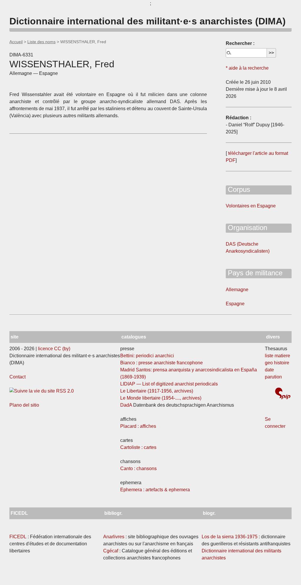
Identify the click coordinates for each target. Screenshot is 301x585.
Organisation (246, 228)
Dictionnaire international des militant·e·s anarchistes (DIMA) (147, 21)
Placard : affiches (138, 426)
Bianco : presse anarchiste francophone (161, 362)
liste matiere (277, 355)
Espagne (235, 303)
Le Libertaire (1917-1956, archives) (156, 390)
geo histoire (277, 362)
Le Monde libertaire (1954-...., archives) (160, 397)
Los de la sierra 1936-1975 (229, 536)
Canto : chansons (138, 468)
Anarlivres (113, 536)
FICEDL (17, 536)
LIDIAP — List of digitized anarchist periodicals (169, 383)
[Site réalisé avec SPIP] (283, 394)
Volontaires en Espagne (251, 205)
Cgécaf (110, 550)
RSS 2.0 (64, 390)
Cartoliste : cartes (138, 447)
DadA (126, 405)
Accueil (16, 41)
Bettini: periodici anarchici (147, 355)
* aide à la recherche (247, 68)
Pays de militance (254, 273)
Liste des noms (41, 41)
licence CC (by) (54, 348)
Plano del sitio (24, 405)
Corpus (238, 189)
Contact (17, 376)
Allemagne (237, 289)
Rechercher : (240, 43)
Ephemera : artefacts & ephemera (155, 489)
